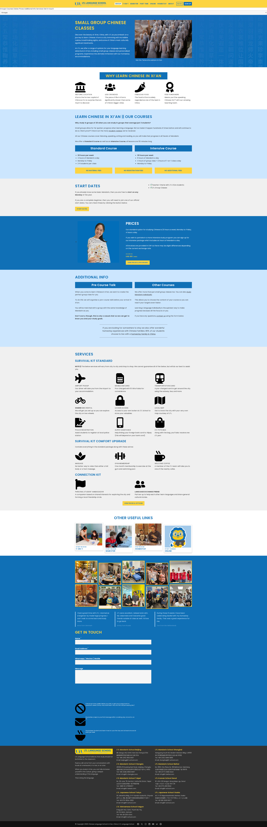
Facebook (138, 824)
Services (40, 9)
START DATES (82, 209)
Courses (10, 9)
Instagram (145, 824)
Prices (21, 9)
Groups (3, 9)
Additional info (30, 9)
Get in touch (49, 9)
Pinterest (160, 824)
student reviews (115, 131)
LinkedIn (149, 824)
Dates (16, 9)
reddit (156, 824)
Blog (179, 4)
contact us (161, 316)
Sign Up (188, 4)
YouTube (153, 824)
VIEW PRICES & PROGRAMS (138, 263)
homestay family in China (143, 334)
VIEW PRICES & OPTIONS (133, 503)
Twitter (141, 824)
